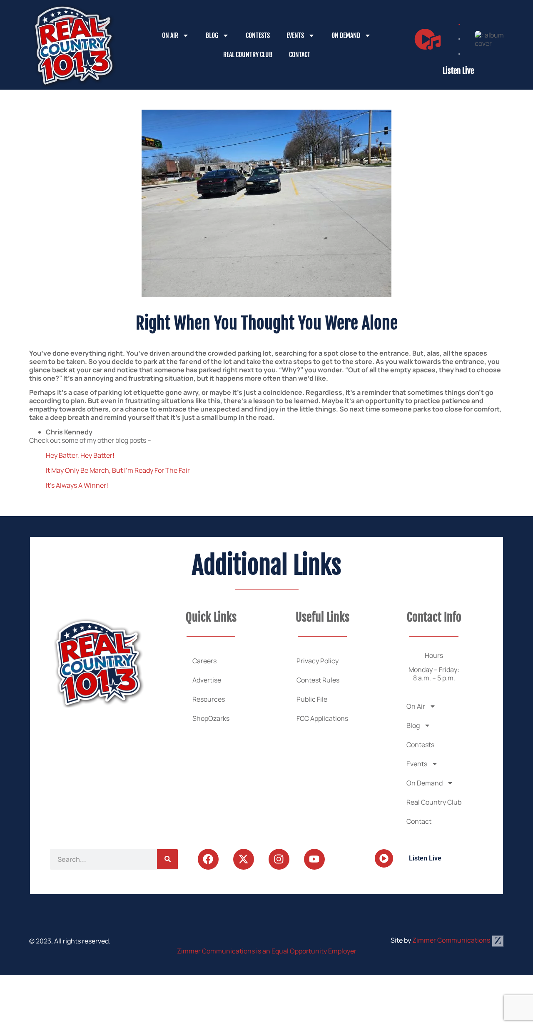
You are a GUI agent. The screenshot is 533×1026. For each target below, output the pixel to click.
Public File (311, 699)
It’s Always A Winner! (77, 485)
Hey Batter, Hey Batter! (80, 455)
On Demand (345, 35)
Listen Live (458, 71)
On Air (170, 35)
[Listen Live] (427, 39)
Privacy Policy (317, 660)
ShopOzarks (210, 718)
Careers (204, 660)
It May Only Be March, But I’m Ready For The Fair (118, 470)
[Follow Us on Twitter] (243, 859)
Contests (258, 35)
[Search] (167, 859)
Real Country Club (247, 54)
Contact (299, 54)
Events (295, 35)
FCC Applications (322, 718)
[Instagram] (279, 859)
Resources (208, 699)
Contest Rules (317, 680)
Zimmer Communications (451, 940)
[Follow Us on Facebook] (208, 859)
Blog (212, 35)
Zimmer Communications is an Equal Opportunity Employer (266, 951)
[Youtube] (314, 859)
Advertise (206, 680)
